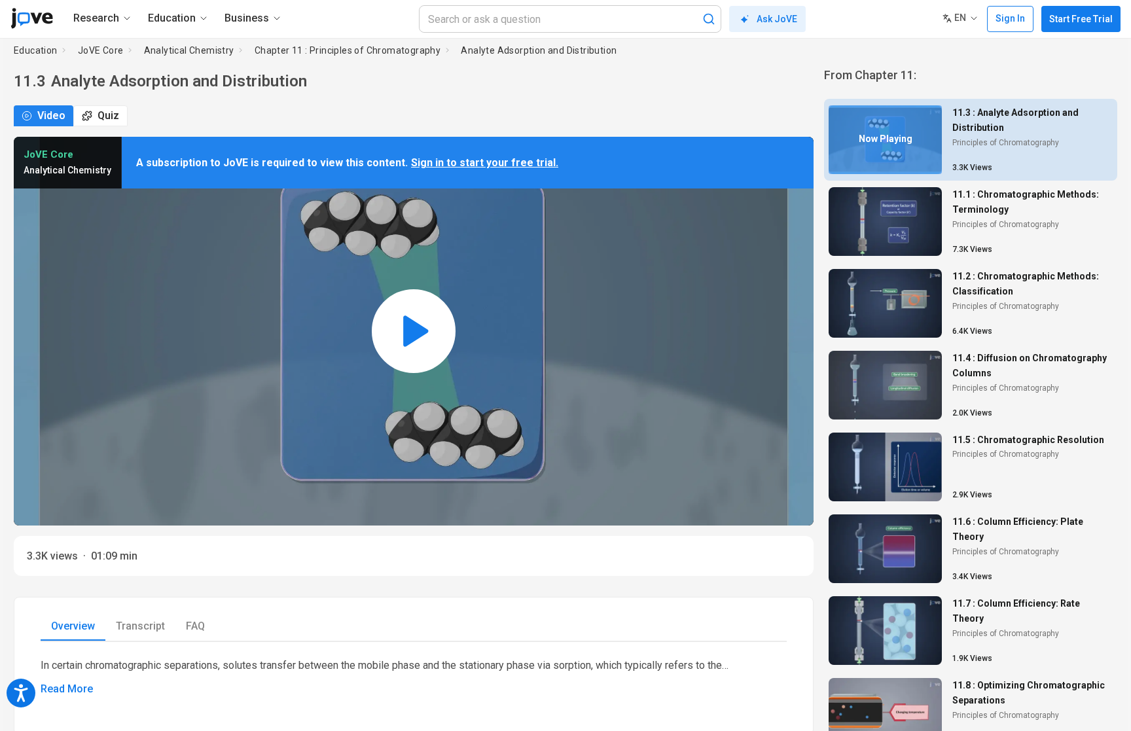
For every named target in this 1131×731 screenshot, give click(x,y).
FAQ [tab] (195, 626)
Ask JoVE (777, 19)
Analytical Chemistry (189, 50)
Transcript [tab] (140, 626)
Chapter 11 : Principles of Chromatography (347, 50)
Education (36, 50)
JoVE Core (101, 50)
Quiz (108, 115)
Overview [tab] (73, 626)
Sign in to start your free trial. (484, 162)
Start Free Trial (1081, 19)
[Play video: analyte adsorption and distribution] (414, 331)
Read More (67, 689)
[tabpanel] (414, 677)
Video (51, 115)
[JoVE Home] (31, 18)
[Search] (708, 19)
